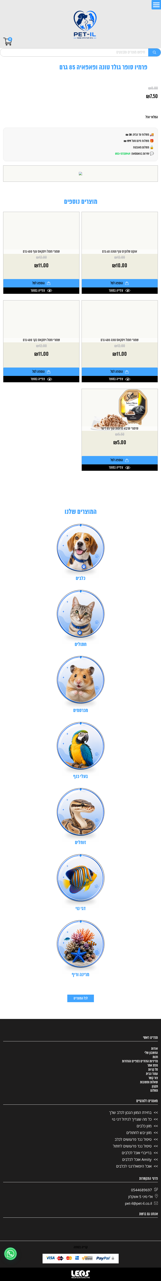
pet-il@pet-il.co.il (138, 1203)
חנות (155, 1057)
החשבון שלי (151, 1053)
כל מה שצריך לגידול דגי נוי (132, 1119)
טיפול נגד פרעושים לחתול (132, 1145)
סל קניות (153, 1070)
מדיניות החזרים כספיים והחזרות (140, 1061)
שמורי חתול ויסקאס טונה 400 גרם (120, 340)
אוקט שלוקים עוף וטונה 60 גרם (119, 251)
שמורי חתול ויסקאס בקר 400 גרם (41, 340)
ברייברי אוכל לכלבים (137, 1152)
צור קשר (153, 1078)
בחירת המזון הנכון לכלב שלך (130, 1112)
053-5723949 (122, 154)
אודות (154, 1049)
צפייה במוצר (116, 290)
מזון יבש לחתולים (139, 1132)
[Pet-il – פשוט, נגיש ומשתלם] (85, 25)
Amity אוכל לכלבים (137, 1159)
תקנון (155, 1086)
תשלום (154, 1091)
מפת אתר (152, 1065)
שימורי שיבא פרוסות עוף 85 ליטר (119, 428)
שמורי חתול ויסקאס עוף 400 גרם (41, 251)
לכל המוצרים (81, 998)
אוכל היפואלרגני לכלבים (134, 1166)
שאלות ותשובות (149, 1082)
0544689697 (141, 1189)
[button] (10, 1253)
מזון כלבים (144, 1125)
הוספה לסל (116, 283)
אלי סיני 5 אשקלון (140, 1196)
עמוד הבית (152, 1074)
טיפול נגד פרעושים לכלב (133, 1139)
